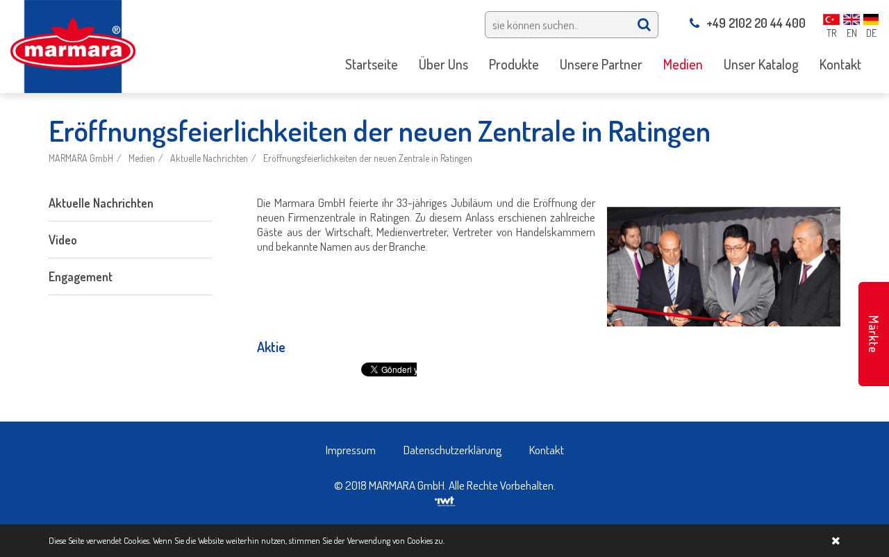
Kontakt (546, 449)
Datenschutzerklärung (452, 449)
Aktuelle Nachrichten (209, 158)
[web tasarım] (445, 499)
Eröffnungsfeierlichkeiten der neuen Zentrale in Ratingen (367, 158)
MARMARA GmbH (81, 158)
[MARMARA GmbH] (72, 45)
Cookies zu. (425, 540)
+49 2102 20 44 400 (756, 23)
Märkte (873, 334)
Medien (141, 158)
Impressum (351, 449)
